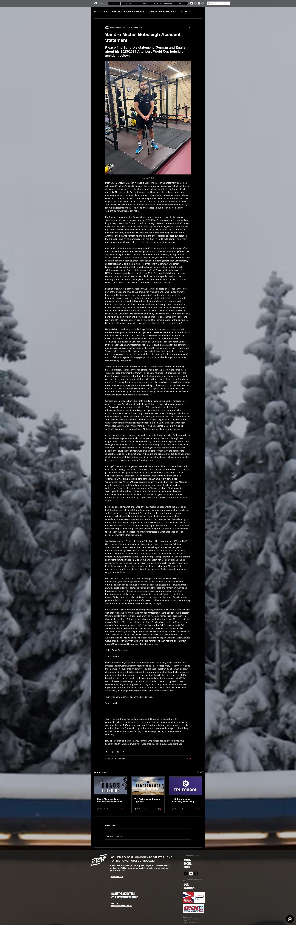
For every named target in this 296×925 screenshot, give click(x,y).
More (184, 11)
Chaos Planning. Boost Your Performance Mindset (110, 800)
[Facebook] (202, 3)
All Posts (100, 11)
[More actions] (189, 27)
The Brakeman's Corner (128, 11)
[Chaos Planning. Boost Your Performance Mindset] (110, 786)
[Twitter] (195, 3)
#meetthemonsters (162, 11)
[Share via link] (123, 752)
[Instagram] (199, 3)
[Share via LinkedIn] (118, 752)
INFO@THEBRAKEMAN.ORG (121, 906)
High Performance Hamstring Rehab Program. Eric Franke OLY (185, 800)
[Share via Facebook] (106, 752)
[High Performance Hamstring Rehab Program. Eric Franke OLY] (185, 786)
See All (199, 772)
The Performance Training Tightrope (147, 800)
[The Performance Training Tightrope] (148, 786)
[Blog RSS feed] (191, 3)
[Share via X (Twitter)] (112, 752)
